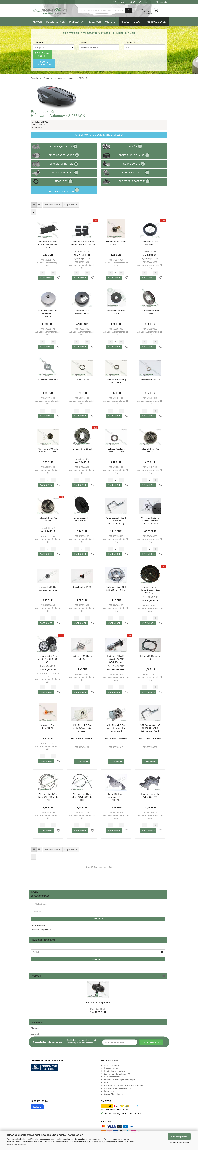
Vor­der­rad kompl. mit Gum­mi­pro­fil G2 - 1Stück (47, 313)
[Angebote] (163, 976)
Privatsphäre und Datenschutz (118, 1088)
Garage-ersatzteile (133, 172)
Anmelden (97, 919)
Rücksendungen (111, 1068)
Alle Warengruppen (62, 191)
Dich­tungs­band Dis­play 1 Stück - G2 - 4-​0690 (82, 797)
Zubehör (133, 146)
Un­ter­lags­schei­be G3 (150, 380)
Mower (37, 22)
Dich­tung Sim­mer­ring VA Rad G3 (116, 381)
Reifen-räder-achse (63, 155)
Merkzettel (162, 2)
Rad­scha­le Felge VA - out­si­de (48, 519)
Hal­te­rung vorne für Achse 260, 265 (150, 795)
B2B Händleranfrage (113, 1077)
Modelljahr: (131, 42)
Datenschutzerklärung (16, 1144)
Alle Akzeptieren (179, 1136)
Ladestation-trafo (63, 172)
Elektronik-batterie (133, 181)
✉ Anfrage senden (156, 22)
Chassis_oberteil (63, 146)
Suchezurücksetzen (44, 63)
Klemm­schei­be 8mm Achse (150, 312)
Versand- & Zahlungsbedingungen (119, 1079)
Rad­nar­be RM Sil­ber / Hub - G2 (82, 657)
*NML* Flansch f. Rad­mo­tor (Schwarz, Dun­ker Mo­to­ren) (116, 728)
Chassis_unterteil (63, 164)
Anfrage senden (111, 1065)
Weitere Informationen (179, 1142)
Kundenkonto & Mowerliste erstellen (99, 135)
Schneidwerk (133, 164)
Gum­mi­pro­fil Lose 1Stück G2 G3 (150, 243)
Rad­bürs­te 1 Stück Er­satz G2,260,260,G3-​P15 (48, 244)
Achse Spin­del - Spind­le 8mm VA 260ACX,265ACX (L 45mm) (116, 521)
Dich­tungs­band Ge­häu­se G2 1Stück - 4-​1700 (48, 797)
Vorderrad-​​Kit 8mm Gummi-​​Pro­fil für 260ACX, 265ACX (150, 521)
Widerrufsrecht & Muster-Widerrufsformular (124, 1085)
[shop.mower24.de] (50, 10)
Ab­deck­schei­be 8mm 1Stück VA (116, 312)
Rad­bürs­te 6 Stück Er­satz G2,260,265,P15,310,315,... (84, 243)
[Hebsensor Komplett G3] (98, 989)
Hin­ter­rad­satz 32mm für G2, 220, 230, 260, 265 (48, 659)
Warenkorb (46, 278)
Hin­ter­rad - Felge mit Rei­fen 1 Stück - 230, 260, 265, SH (150, 590)
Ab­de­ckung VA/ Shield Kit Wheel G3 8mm (48, 450)
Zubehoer (95, 22)
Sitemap (35, 1028)
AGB (106, 1082)
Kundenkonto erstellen (114, 1071)
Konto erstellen (38, 925)
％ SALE (125, 22)
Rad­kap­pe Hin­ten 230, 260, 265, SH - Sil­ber (116, 588)
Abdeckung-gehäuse (133, 155)
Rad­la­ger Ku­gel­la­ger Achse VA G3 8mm (116, 450)
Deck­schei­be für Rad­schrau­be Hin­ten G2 (48, 588)
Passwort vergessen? (41, 929)
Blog (137, 22)
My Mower (122, 2)
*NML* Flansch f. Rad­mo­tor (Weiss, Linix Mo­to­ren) (82, 728)
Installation (76, 22)
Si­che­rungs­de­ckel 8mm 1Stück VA (82, 519)
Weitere (110, 22)
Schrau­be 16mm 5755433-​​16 (48, 726)
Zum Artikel (82, 762)
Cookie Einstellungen (113, 1094)
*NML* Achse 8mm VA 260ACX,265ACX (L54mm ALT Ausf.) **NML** (150, 728)
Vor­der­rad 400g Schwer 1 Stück (82, 312)
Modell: (84, 42)
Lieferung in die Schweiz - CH (117, 1074)
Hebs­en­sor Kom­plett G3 (98, 1002)
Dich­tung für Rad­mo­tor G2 (150, 657)
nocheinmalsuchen (42, 54)
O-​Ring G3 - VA (82, 380)
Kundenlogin (146, 2)
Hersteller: (40, 42)
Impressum (109, 1091)
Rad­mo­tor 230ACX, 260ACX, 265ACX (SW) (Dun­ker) (116, 659)
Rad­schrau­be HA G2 (81, 587)
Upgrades (63, 181)
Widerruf (35, 1034)
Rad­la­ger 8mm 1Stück (82, 449)
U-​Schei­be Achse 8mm (47, 380)
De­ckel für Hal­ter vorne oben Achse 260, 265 (116, 797)
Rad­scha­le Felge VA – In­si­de (150, 450)
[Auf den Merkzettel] (58, 278)
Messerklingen (55, 22)
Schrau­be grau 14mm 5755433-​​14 (116, 243)
